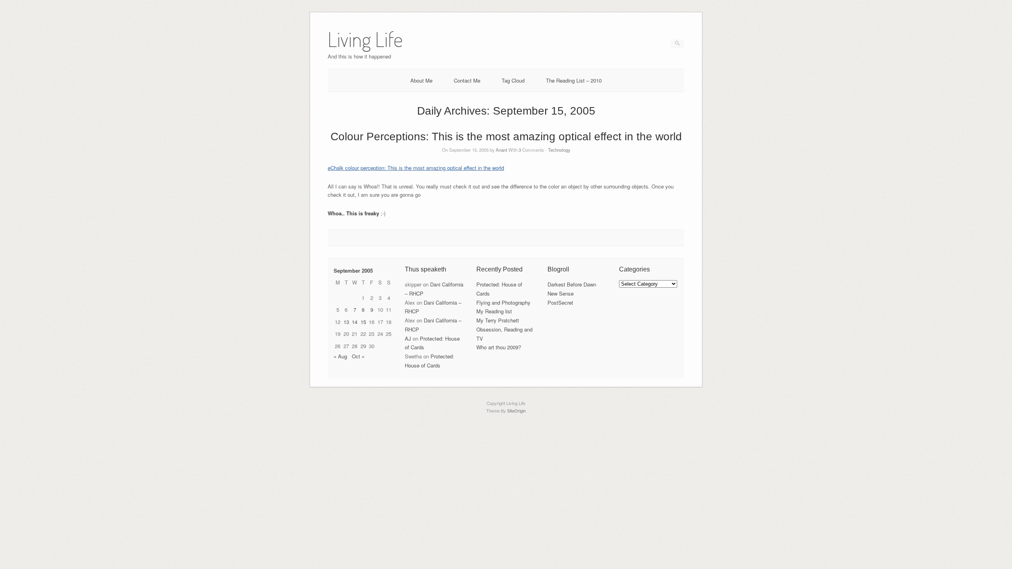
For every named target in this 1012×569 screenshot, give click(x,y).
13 (346, 322)
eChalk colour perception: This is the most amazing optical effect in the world (416, 167)
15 (363, 322)
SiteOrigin (516, 410)
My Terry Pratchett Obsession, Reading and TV (504, 329)
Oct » (358, 356)
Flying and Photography (503, 302)
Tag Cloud (513, 80)
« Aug (340, 356)
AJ (408, 338)
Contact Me (467, 80)
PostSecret (560, 302)
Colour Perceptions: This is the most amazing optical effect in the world (506, 136)
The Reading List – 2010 (574, 80)
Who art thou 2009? (498, 347)
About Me (421, 80)
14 (354, 322)
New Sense (561, 293)
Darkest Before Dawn (572, 284)
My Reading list (494, 311)
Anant (501, 150)
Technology (559, 150)
